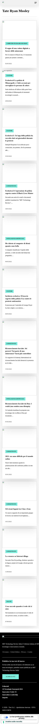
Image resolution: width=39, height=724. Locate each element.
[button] (35, 3)
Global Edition (15, 652)
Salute (8, 601)
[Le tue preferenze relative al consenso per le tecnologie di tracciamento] (3, 722)
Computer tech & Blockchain (16, 43)
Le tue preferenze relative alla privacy (21, 717)
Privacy (23, 652)
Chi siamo (5, 652)
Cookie (30, 652)
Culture (9, 75)
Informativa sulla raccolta (12, 721)
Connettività (11, 186)
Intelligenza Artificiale (15, 238)
